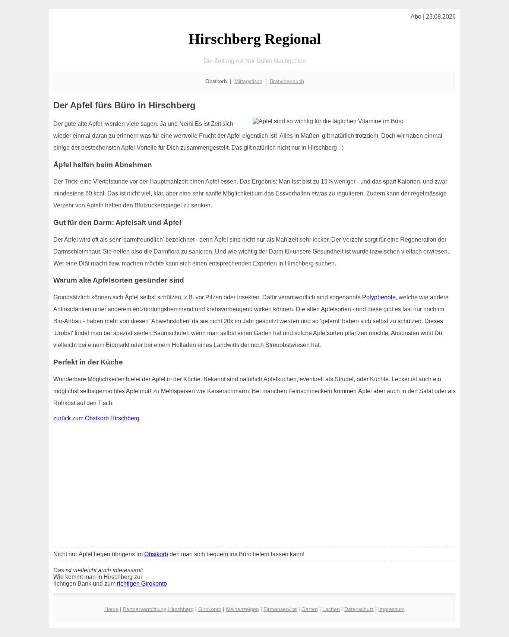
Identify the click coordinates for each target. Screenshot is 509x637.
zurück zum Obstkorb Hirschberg (96, 418)
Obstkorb (156, 554)
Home (111, 609)
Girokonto (209, 609)
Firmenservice (280, 609)
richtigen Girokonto (142, 583)
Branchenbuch (287, 81)
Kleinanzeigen (242, 609)
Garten (309, 609)
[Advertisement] (254, 486)
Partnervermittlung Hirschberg (158, 609)
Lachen (331, 609)
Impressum (391, 609)
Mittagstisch (248, 81)
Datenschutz (359, 609)
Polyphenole (379, 297)
